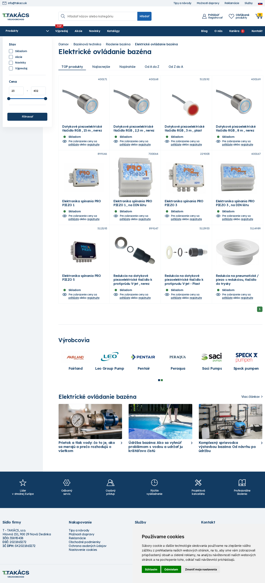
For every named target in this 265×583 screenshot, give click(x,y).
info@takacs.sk (17, 3)
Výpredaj (61, 31)
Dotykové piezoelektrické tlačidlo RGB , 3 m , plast (184, 128)
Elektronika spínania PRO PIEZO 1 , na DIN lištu (132, 203)
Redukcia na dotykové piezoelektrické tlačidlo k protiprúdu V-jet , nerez (132, 279)
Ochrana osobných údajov (88, 546)
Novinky (94, 31)
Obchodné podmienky (84, 542)
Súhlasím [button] (151, 569)
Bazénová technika (87, 44)
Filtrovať (27, 116)
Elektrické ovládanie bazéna (156, 44)
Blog (204, 31)
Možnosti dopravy (208, 3)
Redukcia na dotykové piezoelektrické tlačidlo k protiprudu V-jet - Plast (184, 279)
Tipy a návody (182, 3)
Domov (63, 44)
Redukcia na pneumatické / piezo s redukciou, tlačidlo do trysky (237, 279)
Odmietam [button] (171, 569)
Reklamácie (231, 3)
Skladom (21, 51)
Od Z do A (176, 67)
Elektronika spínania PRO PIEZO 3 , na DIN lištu (235, 203)
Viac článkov (250, 397)
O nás (218, 31)
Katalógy (113, 31)
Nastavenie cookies (83, 550)
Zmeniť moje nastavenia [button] (201, 569)
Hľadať (144, 16)
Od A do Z (152, 67)
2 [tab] (162, 380)
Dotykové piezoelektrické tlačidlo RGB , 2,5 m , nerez (133, 128)
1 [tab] (159, 380)
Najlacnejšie (101, 67)
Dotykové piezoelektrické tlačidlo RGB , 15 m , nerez (82, 128)
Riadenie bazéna (118, 44)
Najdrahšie (127, 67)
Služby (248, 3)
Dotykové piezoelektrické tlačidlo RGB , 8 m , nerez (235, 128)
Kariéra (234, 31)
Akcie (78, 31)
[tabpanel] (178, 361)
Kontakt (257, 31)
